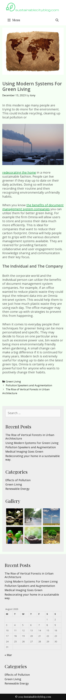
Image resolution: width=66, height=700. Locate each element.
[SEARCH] (57, 20)
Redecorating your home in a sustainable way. (32, 457)
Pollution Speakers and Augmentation (29, 385)
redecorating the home (19, 172)
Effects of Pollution (18, 480)
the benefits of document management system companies (33, 207)
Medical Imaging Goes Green (24, 451)
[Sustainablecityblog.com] (33, 8)
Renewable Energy (17, 489)
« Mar (8, 655)
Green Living (13, 381)
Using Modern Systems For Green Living (31, 443)
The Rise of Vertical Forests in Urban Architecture (29, 436)
